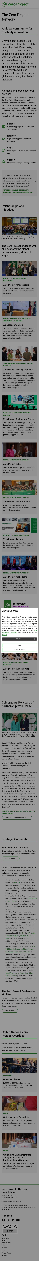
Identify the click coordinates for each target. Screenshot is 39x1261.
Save (19, 645)
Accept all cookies (19, 650)
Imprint (4, 635)
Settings (18, 639)
